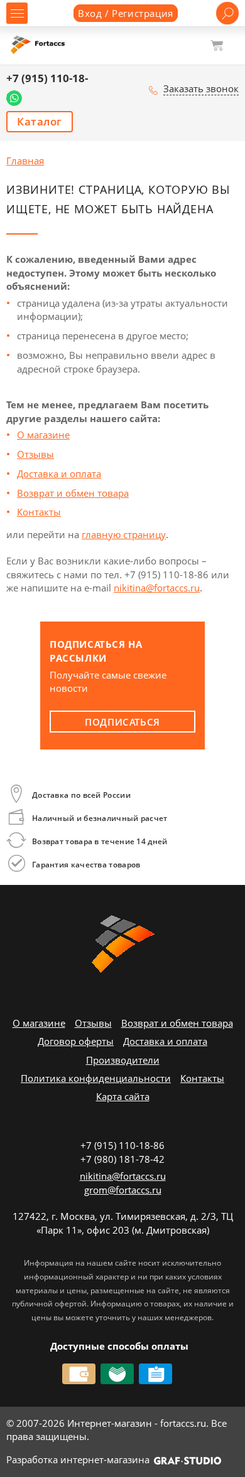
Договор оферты (76, 1041)
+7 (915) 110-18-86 (122, 1145)
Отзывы (35, 454)
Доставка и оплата (59, 473)
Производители (123, 1060)
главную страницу (124, 534)
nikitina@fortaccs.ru (157, 587)
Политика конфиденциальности (96, 1078)
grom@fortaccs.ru (122, 1189)
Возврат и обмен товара (73, 493)
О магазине (43, 434)
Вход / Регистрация (125, 13)
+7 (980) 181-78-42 (122, 1159)
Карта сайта (123, 1096)
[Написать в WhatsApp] (14, 98)
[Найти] (227, 13)
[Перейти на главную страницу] (39, 44)
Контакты (39, 512)
